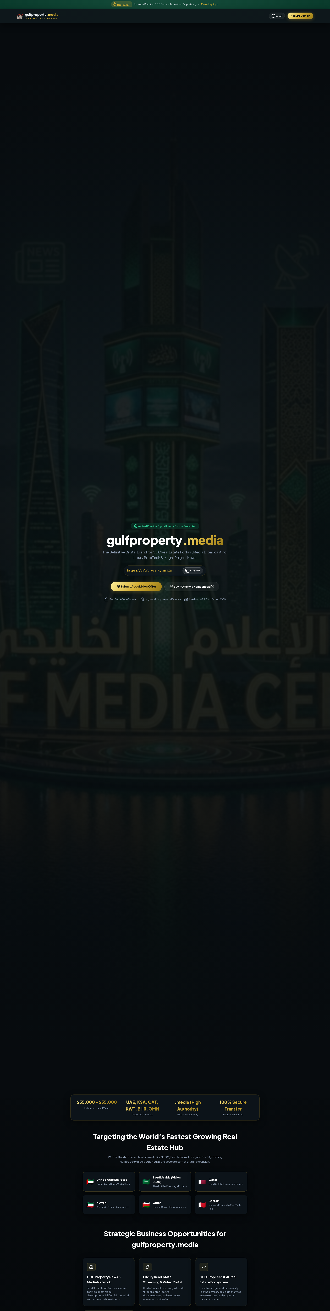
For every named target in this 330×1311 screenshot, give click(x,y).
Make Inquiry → (210, 4)
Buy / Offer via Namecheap (192, 586)
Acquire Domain (300, 15)
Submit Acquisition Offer (138, 586)
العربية (279, 16)
